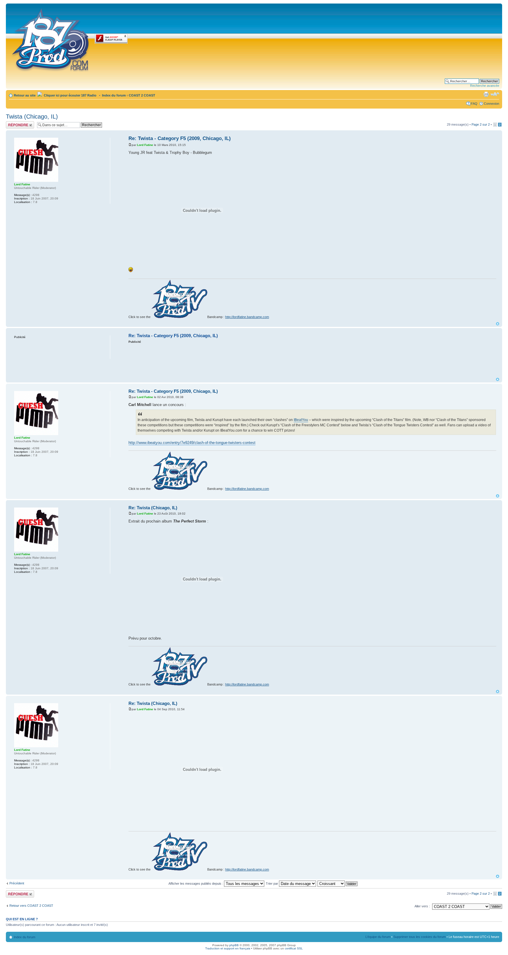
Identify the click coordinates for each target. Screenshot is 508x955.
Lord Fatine (145, 145)
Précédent (16, 883)
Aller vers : (422, 906)
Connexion (491, 103)
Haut (497, 323)
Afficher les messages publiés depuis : (196, 883)
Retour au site (25, 95)
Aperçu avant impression (486, 94)
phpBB (234, 945)
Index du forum (114, 95)
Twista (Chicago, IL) (32, 116)
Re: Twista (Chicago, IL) (152, 507)
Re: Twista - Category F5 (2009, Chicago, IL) (179, 138)
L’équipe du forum (377, 937)
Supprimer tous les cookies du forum (419, 937)
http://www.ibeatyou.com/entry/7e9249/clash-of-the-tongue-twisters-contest (191, 442)
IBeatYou (301, 420)
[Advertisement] (312, 360)
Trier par (272, 883)
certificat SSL (294, 948)
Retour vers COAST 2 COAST (31, 905)
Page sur (481, 124)
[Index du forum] (51, 39)
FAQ (474, 103)
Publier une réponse (14, 124)
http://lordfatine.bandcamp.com (247, 317)
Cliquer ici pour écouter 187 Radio (69, 95)
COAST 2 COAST (142, 95)
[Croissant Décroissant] (337, 883)
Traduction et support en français (227, 948)
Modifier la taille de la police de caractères (495, 94)
